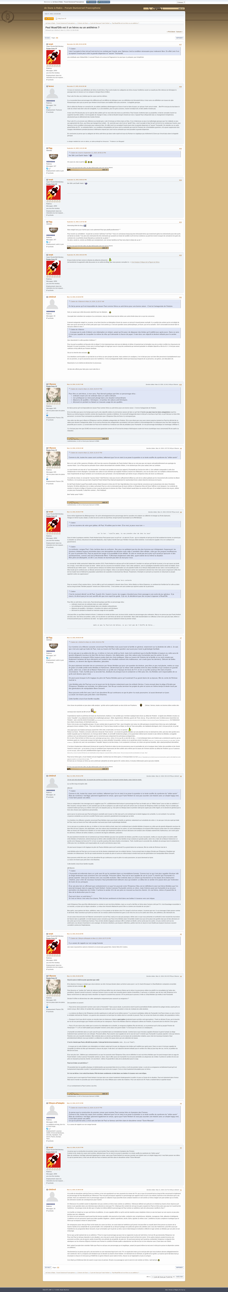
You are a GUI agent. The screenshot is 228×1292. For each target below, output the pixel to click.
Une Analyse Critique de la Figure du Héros (145, 262)
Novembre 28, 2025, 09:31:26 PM (76, 44)
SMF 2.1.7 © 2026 (54, 1289)
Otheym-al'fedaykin (56, 1103)
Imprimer (179, 38)
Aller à (148, 1276)
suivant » (179, 32)
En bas (47, 38)
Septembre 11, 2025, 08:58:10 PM (76, 179)
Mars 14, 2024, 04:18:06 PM (75, 297)
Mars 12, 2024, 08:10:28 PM (75, 933)
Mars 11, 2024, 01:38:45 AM (75, 1189)
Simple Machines (64, 1289)
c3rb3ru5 (52, 297)
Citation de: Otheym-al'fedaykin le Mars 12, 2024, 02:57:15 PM (91, 938)
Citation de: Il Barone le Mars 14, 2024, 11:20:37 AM (87, 301)
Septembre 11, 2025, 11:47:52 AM (76, 221)
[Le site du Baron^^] (47, 415)
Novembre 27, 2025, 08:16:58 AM (76, 86)
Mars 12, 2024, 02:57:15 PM (75, 1103)
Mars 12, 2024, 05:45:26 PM (75, 976)
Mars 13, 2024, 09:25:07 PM (75, 512)
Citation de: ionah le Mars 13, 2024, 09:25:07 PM (86, 389)
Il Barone (52, 384)
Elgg (50, 148)
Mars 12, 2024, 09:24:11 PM (75, 776)
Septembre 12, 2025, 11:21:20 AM (76, 148)
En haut (48, 1267)
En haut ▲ (182, 1289)
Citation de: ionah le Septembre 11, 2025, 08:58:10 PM (88, 153)
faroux (51, 86)
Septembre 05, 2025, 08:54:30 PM (77, 254)
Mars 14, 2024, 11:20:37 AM (75, 384)
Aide (166, 1289)
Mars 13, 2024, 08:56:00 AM (75, 637)
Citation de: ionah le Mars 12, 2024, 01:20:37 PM (86, 453)
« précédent (171, 32)
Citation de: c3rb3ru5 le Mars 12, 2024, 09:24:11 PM (87, 642)
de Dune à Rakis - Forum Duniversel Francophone (72, 8)
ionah (50, 44)
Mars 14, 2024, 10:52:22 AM (75, 448)
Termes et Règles (173, 1289)
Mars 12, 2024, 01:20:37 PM (75, 1147)
